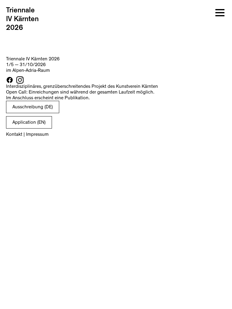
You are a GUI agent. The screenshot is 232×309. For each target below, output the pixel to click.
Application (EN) (29, 122)
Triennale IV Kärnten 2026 (22, 19)
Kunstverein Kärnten (137, 86)
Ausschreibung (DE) (32, 106)
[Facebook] (9, 80)
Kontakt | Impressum (27, 134)
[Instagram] (20, 80)
